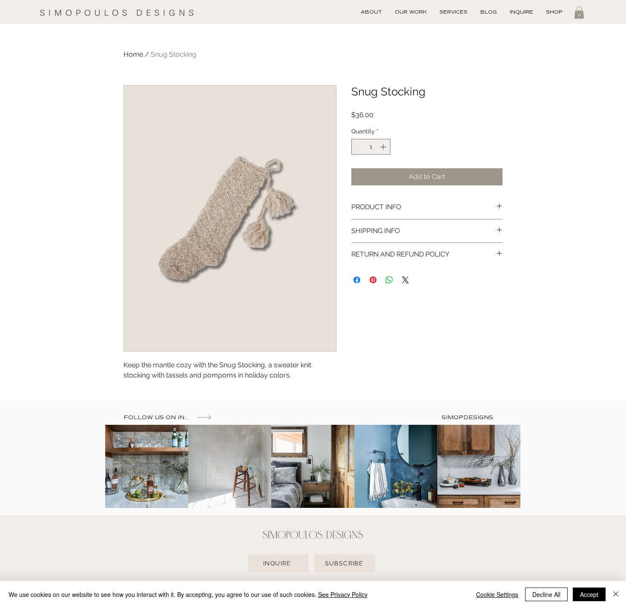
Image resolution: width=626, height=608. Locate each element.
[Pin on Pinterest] (373, 280)
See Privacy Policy (343, 594)
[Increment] (384, 146)
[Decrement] (358, 146)
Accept (589, 594)
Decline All (546, 594)
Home (133, 54)
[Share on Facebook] (357, 280)
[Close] (616, 594)
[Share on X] (405, 280)
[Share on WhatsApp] (389, 280)
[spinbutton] (371, 146)
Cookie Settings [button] (497, 594)
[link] (579, 12)
